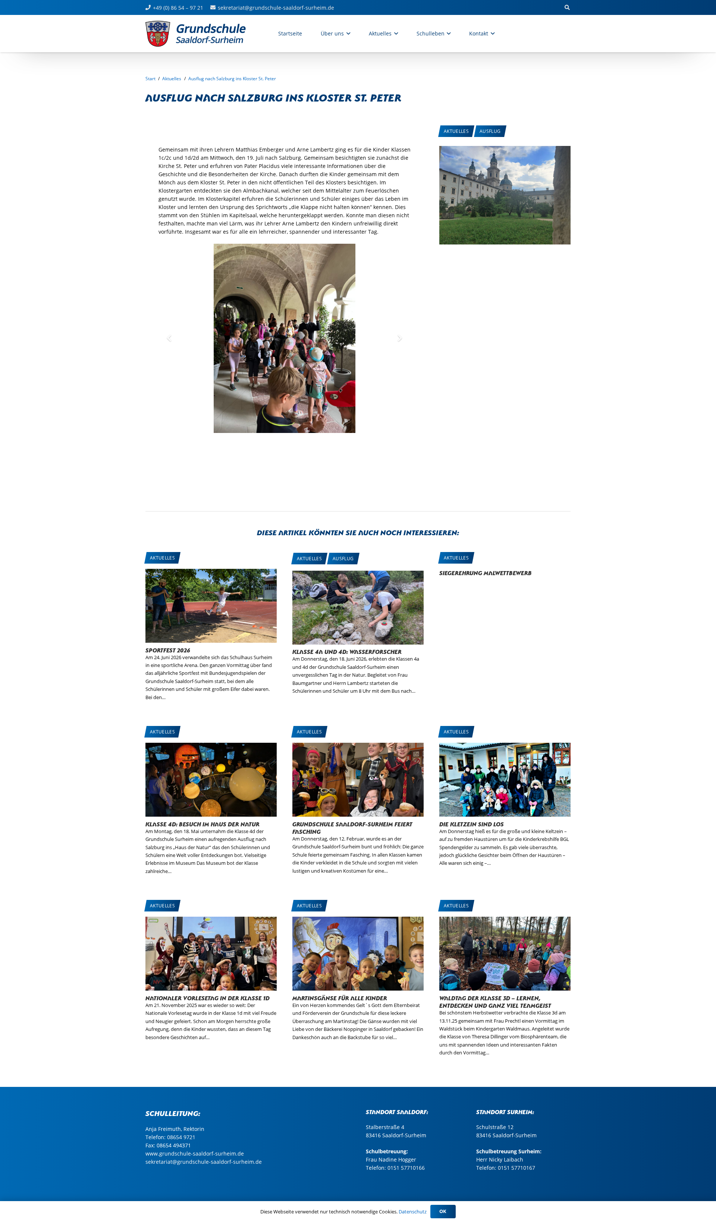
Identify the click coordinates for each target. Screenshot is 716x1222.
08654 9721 (181, 1137)
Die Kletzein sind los (471, 823)
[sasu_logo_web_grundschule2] (203, 34)
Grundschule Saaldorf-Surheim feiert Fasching (352, 827)
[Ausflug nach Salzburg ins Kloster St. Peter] (505, 149)
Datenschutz (413, 1211)
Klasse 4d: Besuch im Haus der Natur (202, 823)
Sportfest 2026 (167, 650)
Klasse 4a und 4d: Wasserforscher (347, 651)
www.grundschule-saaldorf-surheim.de (194, 1153)
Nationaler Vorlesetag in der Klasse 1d (207, 997)
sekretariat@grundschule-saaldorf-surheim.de (203, 1161)
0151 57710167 (516, 1167)
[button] (347, 33)
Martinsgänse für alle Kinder (339, 997)
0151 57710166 (406, 1167)
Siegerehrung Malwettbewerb (485, 572)
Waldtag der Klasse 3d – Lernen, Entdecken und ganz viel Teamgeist (495, 1001)
